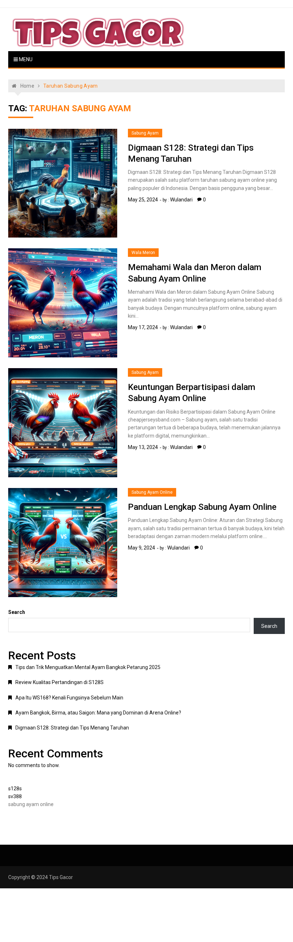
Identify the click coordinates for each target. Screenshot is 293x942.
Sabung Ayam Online (152, 492)
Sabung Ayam (145, 133)
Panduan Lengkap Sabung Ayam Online (202, 507)
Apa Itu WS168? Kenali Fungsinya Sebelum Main (69, 698)
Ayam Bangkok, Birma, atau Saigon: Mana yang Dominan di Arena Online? (98, 713)
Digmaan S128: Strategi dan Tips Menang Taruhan (72, 728)
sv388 (15, 796)
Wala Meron (143, 252)
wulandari (181, 199)
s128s (15, 788)
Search (16, 612)
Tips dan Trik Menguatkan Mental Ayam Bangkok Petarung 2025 (87, 667)
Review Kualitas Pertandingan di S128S (59, 682)
